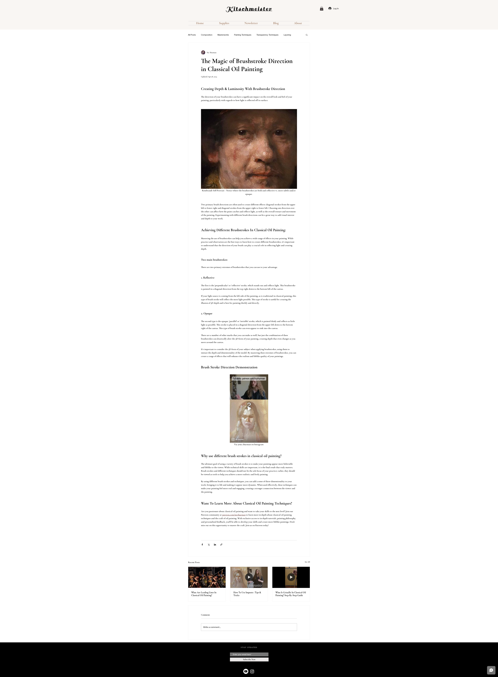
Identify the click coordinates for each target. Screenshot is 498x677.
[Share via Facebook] (202, 544)
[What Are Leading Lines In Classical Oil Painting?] (207, 577)
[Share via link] (221, 544)
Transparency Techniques (267, 35)
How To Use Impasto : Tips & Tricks (247, 594)
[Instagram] (252, 671)
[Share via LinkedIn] (215, 544)
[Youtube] (245, 671)
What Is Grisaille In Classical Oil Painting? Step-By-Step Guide (290, 594)
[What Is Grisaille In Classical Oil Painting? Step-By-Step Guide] (291, 577)
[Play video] (249, 408)
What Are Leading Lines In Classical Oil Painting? (203, 594)
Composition (206, 35)
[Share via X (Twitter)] (208, 544)
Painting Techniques (242, 35)
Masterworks (223, 35)
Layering (287, 35)
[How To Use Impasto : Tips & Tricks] (249, 577)
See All (307, 562)
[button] (321, 8)
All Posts (192, 35)
